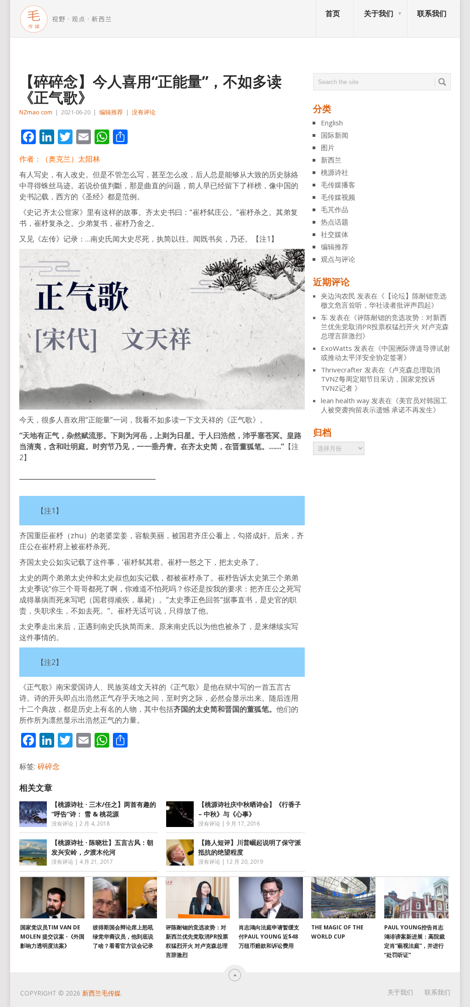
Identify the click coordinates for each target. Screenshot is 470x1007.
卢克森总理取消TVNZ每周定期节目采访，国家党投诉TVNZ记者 (380, 379)
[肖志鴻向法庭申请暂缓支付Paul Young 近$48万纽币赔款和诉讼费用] (271, 897)
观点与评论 (338, 259)
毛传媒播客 (338, 184)
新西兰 (331, 159)
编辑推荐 (111, 112)
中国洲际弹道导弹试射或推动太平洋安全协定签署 (385, 352)
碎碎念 (49, 766)
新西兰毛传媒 (101, 993)
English (332, 122)
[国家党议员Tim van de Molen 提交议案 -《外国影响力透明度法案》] (52, 897)
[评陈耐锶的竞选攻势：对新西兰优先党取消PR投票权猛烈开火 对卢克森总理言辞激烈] (198, 897)
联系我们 (432, 13)
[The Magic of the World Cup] (343, 897)
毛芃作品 (334, 209)
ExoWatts (336, 348)
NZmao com (35, 112)
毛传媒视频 (338, 197)
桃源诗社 (334, 172)
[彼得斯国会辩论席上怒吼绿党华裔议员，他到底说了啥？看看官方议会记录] (125, 897)
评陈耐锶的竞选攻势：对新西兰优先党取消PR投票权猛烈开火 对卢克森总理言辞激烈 (385, 326)
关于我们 (378, 13)
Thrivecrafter (342, 369)
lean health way (345, 400)
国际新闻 (334, 135)
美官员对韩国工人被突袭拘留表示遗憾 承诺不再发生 (384, 405)
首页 (332, 13)
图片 (328, 147)
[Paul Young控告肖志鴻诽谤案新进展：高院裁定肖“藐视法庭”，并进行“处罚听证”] (416, 897)
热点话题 (334, 221)
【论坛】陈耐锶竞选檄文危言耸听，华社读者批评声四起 (384, 300)
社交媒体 (334, 234)
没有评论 (144, 112)
